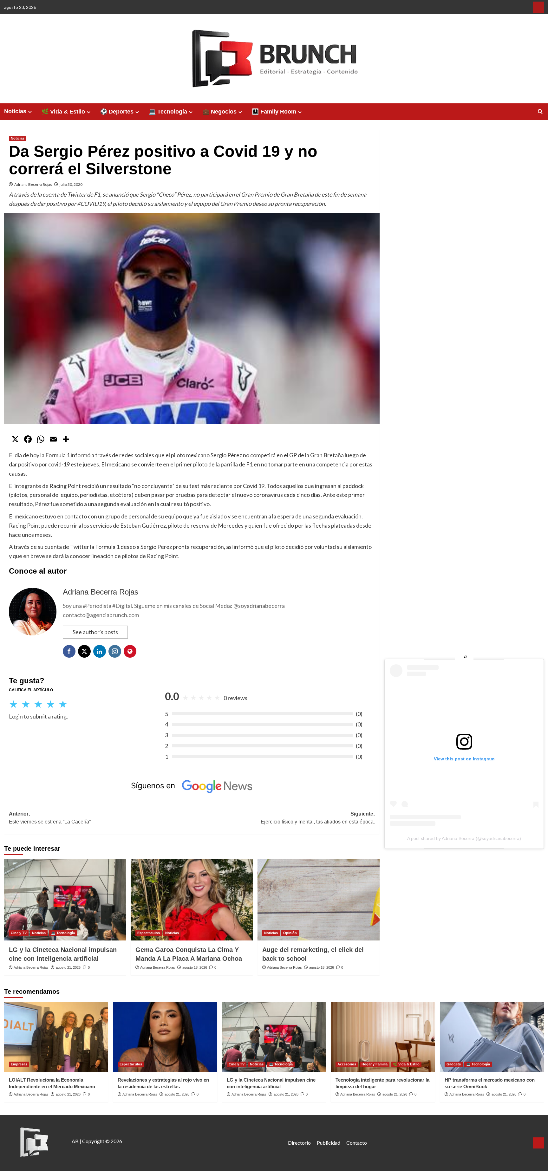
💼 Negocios (219, 111)
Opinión (290, 933)
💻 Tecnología (168, 111)
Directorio (299, 1143)
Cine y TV (19, 933)
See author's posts (95, 631)
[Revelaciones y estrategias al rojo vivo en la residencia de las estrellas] (165, 1037)
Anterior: (50, 818)
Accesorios (346, 1064)
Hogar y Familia (375, 1064)
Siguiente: (318, 818)
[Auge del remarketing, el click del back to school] (319, 900)
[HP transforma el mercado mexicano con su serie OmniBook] (492, 1037)
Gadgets (454, 1064)
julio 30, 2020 (71, 184)
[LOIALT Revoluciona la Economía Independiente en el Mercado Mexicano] (56, 1037)
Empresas (19, 1064)
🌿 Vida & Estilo (63, 111)
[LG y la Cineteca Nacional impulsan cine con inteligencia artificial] (65, 900)
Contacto (356, 1143)
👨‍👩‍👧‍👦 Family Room (274, 111)
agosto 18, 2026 (194, 967)
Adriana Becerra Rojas (33, 184)
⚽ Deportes (117, 111)
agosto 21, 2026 (68, 967)
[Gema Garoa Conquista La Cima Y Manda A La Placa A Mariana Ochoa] (192, 900)
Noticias (15, 111)
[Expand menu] (30, 111)
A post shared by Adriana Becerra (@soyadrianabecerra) (464, 838)
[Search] (540, 112)
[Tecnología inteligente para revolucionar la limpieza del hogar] (383, 1037)
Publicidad (328, 1143)
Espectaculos (148, 933)
